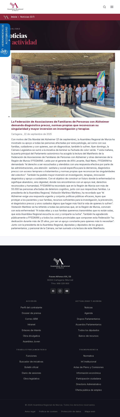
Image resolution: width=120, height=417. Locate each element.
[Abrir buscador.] (104, 7)
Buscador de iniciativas (31, 361)
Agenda (89, 313)
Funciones (31, 355)
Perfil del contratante (31, 307)
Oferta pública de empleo (88, 390)
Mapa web (90, 411)
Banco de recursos (88, 336)
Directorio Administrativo (88, 384)
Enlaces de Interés (31, 330)
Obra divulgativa (31, 336)
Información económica (89, 373)
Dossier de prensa (31, 313)
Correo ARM (31, 319)
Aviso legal (30, 411)
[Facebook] (53, 291)
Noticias (89, 307)
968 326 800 (63, 283)
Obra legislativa (31, 378)
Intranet (31, 324)
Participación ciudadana (88, 378)
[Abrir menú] (112, 7)
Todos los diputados (88, 330)
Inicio (14, 16)
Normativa (88, 355)
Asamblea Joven (31, 341)
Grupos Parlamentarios (88, 319)
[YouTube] (67, 291)
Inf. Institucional (88, 361)
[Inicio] (6, 17)
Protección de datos (71, 411)
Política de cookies (48, 411)
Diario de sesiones (31, 373)
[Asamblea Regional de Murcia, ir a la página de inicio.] (15, 6)
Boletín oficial (31, 367)
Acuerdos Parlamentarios (88, 324)
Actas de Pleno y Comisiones (89, 367)
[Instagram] (60, 291)
